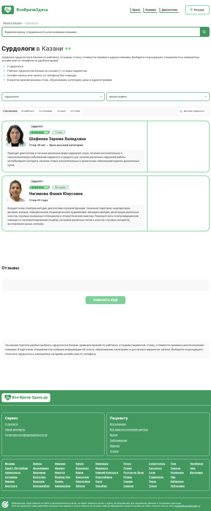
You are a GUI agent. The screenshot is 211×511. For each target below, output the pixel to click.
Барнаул (10, 481)
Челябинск (196, 463)
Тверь (152, 481)
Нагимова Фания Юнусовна (56, 193)
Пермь (127, 468)
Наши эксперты (15, 429)
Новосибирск (103, 477)
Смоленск (155, 468)
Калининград (62, 486)
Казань (59, 481)
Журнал (115, 445)
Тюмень (175, 468)
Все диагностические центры (129, 429)
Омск (98, 481)
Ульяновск (177, 472)
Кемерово (82, 468)
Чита (192, 468)
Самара (127, 481)
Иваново (60, 463)
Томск (153, 486)
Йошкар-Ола (62, 477)
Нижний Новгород (106, 472)
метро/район (118, 96)
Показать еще (105, 300)
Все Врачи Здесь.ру (29, 397)
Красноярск (83, 481)
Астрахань (11, 477)
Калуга (79, 463)
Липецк (80, 486)
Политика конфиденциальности (26, 434)
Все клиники (118, 424)
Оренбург (101, 486)
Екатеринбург (41, 486)
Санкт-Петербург (16, 468)
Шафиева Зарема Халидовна (57, 139)
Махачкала (101, 463)
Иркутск (60, 472)
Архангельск (13, 472)
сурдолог (37, 126)
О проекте (11, 424)
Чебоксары (177, 486)
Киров (79, 472)
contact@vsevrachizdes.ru (187, 506)
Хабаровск (177, 481)
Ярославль (196, 472)
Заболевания (118, 440)
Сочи (152, 472)
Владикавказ (41, 468)
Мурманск (101, 468)
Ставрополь (156, 477)
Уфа (172, 477)
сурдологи (12, 96)
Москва (10, 463)
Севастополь (157, 463)
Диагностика (169, 9)
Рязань (127, 477)
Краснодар (82, 477)
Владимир (39, 472)
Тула (173, 463)
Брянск (37, 463)
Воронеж (39, 481)
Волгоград (39, 477)
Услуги (114, 451)
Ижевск (60, 468)
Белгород (11, 486)
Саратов (128, 486)
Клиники (150, 9)
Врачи (136, 9)
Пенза (127, 463)
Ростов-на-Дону (133, 472)
